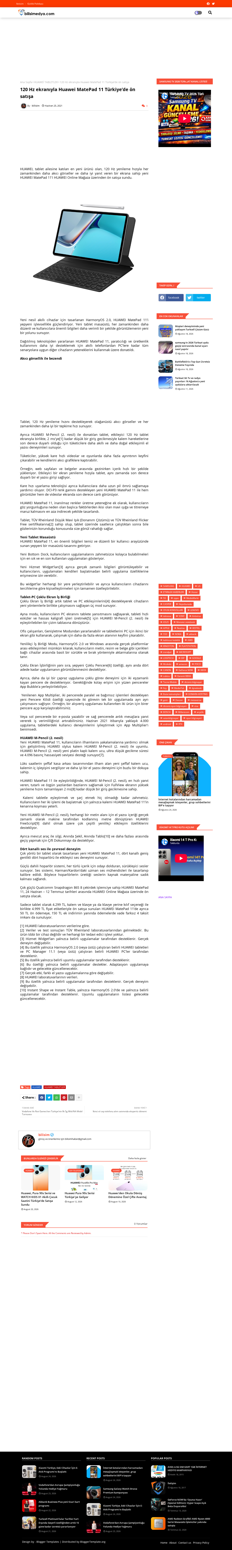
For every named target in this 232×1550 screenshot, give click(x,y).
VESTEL (196, 628)
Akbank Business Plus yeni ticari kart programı (59, 1503)
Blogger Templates (47, 1541)
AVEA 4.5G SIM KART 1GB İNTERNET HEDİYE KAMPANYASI (187, 1468)
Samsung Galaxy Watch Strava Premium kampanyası (120, 1490)
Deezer (179, 700)
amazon (183, 664)
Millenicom (183, 712)
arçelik (200, 712)
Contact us (184, 1542)
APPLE (166, 628)
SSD (165, 634)
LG (199, 586)
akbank (192, 634)
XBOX (203, 670)
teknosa (167, 616)
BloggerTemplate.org (92, 1541)
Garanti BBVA (184, 676)
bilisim (44, 1135)
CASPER (167, 604)
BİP (183, 658)
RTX (180, 724)
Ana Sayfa (26, 82)
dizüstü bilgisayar (193, 682)
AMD (190, 640)
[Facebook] (41, 1097)
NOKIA (178, 634)
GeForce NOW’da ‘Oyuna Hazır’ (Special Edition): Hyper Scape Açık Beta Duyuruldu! (187, 1503)
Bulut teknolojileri (172, 694)
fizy (165, 688)
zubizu (166, 676)
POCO (198, 664)
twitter (201, 297)
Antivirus (196, 616)
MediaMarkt (192, 598)
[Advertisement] (116, 46)
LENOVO (194, 610)
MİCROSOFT (185, 652)
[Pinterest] (64, 1097)
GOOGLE (196, 658)
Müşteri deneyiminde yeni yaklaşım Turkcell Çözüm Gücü (192, 328)
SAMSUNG (168, 586)
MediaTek (179, 688)
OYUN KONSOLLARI (173, 610)
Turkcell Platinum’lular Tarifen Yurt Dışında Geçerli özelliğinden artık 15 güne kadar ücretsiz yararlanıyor (59, 1522)
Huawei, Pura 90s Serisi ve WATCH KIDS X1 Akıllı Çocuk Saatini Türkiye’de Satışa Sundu (39, 1198)
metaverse (195, 700)
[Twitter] (49, 1097)
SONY (182, 616)
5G (164, 598)
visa (196, 706)
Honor (194, 592)
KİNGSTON (168, 646)
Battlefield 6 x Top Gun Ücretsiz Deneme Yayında (192, 363)
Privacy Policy (201, 1542)
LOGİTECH (168, 658)
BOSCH (167, 712)
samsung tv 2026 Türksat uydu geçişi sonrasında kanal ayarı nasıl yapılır (192, 346)
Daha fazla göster (137, 1158)
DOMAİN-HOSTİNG (198, 694)
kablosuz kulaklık (171, 640)
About (173, 1542)
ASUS (166, 622)
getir (165, 700)
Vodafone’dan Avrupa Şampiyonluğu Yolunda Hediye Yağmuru (59, 1486)
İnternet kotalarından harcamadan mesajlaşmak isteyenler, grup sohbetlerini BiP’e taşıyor (184, 802)
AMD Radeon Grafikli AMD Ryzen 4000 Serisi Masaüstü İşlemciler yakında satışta (189, 1522)
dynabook (197, 688)
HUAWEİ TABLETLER (46, 82)
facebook (173, 297)
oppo (176, 598)
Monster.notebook (185, 622)
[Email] (71, 1097)
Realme (181, 628)
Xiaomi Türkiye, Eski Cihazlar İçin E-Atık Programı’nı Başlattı (58, 1469)
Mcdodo (167, 664)
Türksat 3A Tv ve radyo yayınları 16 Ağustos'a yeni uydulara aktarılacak (190, 381)
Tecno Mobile (170, 682)
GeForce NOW (186, 670)
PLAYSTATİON (189, 646)
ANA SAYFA (165, 897)
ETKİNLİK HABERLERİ (173, 592)
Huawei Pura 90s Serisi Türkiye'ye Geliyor (79, 1195)
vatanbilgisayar (171, 718)
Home (163, 1542)
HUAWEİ (36, 1087)
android (167, 724)
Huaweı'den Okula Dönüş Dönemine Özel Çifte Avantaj (127, 1195)
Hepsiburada (185, 604)
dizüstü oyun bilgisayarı (175, 706)
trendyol (167, 652)
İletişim (172, 1483)
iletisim (20, 3)
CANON (167, 670)
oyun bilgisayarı (194, 718)
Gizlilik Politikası (35, 3)
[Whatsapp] (56, 1097)
